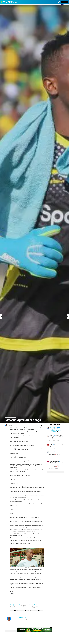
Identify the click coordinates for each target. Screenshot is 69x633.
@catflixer (55, 444)
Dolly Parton (52, 435)
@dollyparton (57, 435)
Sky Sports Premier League (54, 461)
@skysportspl (51, 462)
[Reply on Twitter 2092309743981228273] (50, 440)
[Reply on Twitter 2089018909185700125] (50, 468)
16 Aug (55, 462)
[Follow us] (54, 2)
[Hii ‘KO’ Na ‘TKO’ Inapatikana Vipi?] (1, 316)
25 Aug (61, 435)
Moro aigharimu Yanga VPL (25, 604)
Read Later (16, 610)
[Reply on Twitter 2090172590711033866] (50, 457)
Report (39, 610)
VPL (11, 613)
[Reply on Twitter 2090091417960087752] (50, 449)
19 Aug (59, 444)
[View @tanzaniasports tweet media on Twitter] (52, 438)
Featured (8, 613)
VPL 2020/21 (15, 613)
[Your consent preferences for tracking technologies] (67, 631)
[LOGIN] (59, 2)
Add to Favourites (28, 610)
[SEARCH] (57, 2)
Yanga (20, 613)
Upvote (14, 631)
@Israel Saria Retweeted (56, 443)
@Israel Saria (52, 451)
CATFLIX (51, 444)
